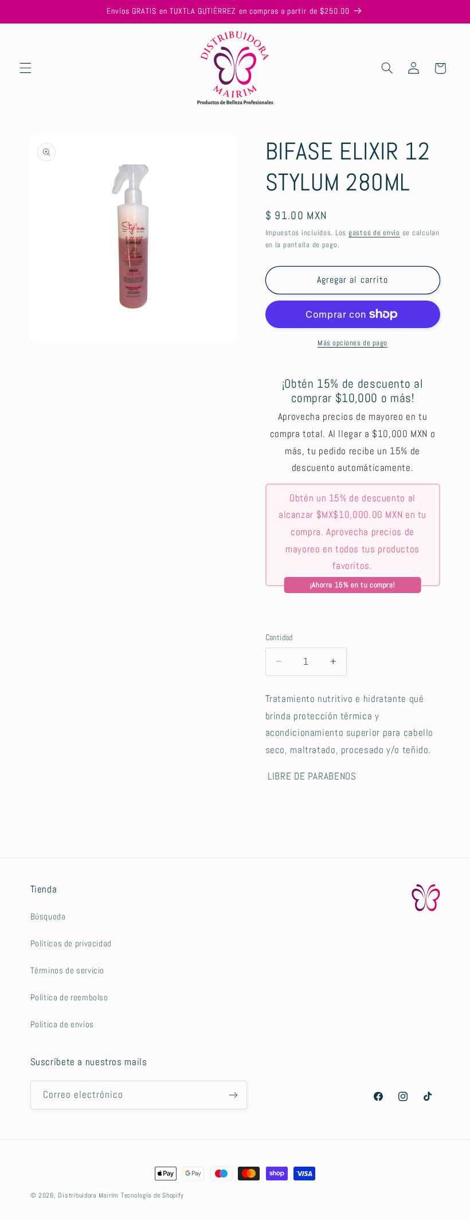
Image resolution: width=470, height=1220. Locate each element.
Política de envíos (62, 1024)
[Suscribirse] (233, 1095)
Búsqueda (48, 916)
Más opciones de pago (352, 343)
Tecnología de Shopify (152, 1195)
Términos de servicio (67, 970)
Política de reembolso (69, 997)
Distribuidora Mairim (88, 1195)
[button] (25, 68)
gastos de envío (374, 232)
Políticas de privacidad (71, 943)
